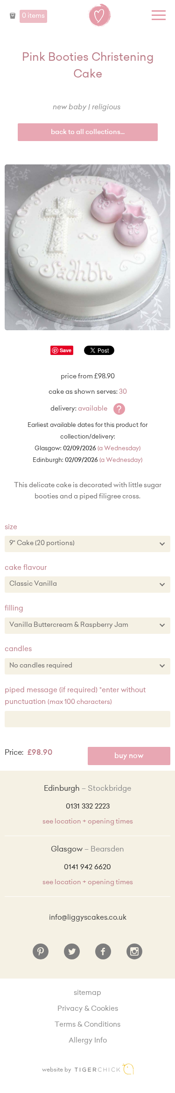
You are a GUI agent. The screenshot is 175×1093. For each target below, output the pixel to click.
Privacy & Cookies (87, 1009)
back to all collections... (88, 132)
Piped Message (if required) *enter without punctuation (75, 696)
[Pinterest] (41, 955)
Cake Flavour (26, 568)
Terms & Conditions (87, 1025)
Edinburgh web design (104, 1069)
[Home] (99, 15)
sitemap (87, 993)
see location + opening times (87, 822)
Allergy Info (88, 1040)
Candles (18, 649)
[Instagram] (134, 955)
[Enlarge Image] (87, 247)
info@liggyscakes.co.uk (87, 918)
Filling (14, 608)
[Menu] (158, 15)
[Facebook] (103, 955)
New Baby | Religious (86, 107)
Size (11, 527)
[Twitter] (72, 955)
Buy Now (129, 756)
